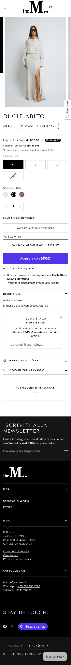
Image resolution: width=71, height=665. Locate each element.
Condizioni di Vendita (16, 551)
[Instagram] (12, 626)
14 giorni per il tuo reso (26, 369)
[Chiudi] (62, 315)
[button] (12, 236)
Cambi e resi (10, 555)
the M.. (11, 654)
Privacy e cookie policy (17, 559)
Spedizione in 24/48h (23, 360)
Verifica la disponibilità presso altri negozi (33, 282)
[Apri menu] (9, 7)
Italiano (12, 645)
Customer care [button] (14, 570)
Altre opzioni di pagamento (19, 268)
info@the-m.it (18, 582)
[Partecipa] (58, 344)
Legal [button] (7, 489)
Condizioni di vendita (16, 500)
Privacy (7, 506)
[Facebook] (5, 626)
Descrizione (12, 294)
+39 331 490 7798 (29, 586)
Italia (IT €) (37, 645)
